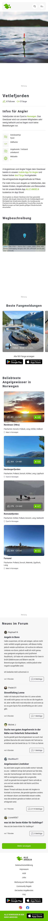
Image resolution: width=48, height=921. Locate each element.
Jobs (24, 877)
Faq (24, 894)
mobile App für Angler (28, 172)
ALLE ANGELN (32, 189)
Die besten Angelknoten (24, 890)
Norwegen (31, 116)
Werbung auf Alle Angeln (24, 882)
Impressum (24, 869)
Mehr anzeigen (24, 846)
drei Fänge (19, 175)
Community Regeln (24, 886)
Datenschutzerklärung (24, 865)
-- (10, 160)
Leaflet (5, 246)
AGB (24, 873)
